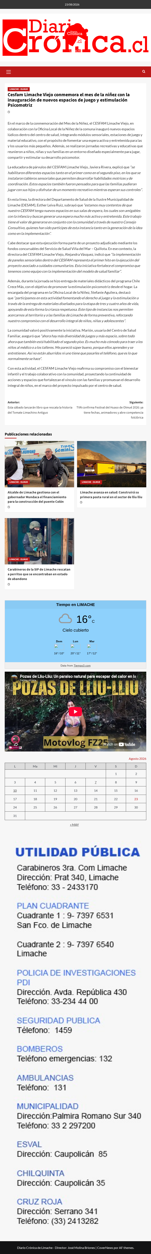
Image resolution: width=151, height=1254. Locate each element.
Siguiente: (109, 410)
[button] (9, 71)
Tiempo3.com (82, 665)
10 (15, 790)
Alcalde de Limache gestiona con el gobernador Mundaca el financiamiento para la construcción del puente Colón (37, 497)
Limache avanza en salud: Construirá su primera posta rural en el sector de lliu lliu (111, 495)
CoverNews (105, 1247)
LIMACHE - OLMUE (18, 89)
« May (74, 824)
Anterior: (40, 407)
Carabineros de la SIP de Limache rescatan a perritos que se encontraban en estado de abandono (39, 574)
